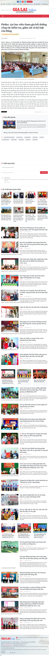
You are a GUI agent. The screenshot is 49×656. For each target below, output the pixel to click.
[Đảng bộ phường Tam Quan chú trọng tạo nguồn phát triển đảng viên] (9, 577)
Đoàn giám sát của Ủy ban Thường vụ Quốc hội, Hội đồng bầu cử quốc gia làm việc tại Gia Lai (33, 323)
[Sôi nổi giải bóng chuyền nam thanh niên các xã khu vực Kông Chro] (9, 547)
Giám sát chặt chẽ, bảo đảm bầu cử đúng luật (34, 307)
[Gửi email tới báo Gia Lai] (25, 2)
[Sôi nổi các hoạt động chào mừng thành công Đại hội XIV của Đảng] (8, 528)
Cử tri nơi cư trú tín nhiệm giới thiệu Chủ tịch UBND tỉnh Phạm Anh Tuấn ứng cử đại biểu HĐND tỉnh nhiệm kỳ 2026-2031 (33, 465)
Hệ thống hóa (27, 137)
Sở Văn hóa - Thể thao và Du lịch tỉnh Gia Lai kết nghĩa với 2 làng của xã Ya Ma (30, 218)
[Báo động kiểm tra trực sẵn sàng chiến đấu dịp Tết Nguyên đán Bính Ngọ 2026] (6, 210)
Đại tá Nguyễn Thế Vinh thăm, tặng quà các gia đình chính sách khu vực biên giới (33, 355)
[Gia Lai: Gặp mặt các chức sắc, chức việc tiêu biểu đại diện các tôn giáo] (9, 514)
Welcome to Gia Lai (29, 4)
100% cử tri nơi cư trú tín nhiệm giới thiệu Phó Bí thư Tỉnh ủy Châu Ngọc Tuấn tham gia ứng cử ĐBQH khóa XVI (33, 390)
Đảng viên (28, 139)
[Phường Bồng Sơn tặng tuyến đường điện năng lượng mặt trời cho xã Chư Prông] (9, 424)
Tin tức (21, 231)
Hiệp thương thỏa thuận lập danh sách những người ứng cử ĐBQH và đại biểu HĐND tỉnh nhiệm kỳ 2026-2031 (32, 604)
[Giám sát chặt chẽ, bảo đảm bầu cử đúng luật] (9, 312)
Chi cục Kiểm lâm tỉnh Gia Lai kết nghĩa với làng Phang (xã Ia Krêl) (33, 405)
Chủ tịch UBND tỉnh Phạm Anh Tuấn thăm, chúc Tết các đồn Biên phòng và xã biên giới (33, 557)
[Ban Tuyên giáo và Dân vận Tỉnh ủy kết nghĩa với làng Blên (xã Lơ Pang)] (9, 280)
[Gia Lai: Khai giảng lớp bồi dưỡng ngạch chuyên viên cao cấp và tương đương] (9, 124)
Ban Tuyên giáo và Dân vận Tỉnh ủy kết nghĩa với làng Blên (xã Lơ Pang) (32, 276)
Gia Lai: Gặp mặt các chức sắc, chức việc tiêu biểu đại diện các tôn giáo (33, 510)
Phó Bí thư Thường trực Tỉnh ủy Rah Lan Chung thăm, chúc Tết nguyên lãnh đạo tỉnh (34, 228)
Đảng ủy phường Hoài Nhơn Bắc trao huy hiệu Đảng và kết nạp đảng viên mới (32, 619)
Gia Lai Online (8, 638)
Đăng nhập (29, 1)
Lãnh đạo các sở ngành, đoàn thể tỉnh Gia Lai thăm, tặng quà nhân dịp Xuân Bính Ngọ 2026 (34, 292)
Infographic (45, 4)
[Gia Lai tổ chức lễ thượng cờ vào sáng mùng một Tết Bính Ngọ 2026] (43, 210)
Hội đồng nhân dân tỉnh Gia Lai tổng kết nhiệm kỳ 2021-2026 (7, 381)
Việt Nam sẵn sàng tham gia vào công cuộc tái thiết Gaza (18, 201)
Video (4, 4)
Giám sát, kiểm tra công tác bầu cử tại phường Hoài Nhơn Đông (31, 339)
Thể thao (22, 546)
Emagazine (38, 4)
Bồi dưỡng (35, 137)
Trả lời (9, 182)
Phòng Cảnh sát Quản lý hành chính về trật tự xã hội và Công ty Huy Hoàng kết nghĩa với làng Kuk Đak (24, 535)
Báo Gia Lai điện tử (24, 10)
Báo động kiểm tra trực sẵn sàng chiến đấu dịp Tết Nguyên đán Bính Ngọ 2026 (6, 217)
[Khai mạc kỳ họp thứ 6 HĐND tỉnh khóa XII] (40, 374)
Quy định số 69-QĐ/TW (9, 137)
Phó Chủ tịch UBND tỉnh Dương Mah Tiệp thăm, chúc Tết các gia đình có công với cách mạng (34, 450)
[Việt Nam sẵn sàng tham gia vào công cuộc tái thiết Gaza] (18, 195)
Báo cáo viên (19, 137)
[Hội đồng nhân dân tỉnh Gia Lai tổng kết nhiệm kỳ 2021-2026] (8, 374)
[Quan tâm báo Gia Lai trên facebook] (18, 2)
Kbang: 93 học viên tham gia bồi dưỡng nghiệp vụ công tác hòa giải (21, 132)
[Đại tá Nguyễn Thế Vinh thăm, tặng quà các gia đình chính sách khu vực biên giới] (9, 359)
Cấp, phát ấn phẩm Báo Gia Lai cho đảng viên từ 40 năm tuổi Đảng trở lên (32, 496)
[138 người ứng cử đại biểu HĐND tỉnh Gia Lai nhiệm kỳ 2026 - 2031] (6, 195)
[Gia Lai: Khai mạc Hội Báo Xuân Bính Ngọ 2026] (24, 374)
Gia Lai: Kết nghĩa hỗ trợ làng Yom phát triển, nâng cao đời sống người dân (33, 434)
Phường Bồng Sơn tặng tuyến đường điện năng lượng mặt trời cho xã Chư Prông (33, 420)
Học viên (41, 137)
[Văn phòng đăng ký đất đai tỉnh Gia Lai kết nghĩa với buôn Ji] (40, 528)
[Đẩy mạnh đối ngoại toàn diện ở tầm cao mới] (30, 195)
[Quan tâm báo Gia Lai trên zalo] (20, 2)
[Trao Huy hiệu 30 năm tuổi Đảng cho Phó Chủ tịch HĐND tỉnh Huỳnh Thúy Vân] (9, 592)
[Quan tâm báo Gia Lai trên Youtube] (23, 2)
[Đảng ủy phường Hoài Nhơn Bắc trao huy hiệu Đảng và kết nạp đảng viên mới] (9, 623)
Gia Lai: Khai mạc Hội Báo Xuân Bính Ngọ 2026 (23, 381)
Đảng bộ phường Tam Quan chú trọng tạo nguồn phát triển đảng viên (33, 573)
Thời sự (21, 454)
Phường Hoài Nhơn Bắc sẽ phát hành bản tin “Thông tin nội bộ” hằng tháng (34, 481)
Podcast (21, 4)
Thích (5, 182)
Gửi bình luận (44, 172)
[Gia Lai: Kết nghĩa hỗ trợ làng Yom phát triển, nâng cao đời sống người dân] (9, 438)
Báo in (15, 4)
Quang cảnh (13, 139)
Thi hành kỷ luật (5, 139)
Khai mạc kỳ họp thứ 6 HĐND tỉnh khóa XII (39, 380)
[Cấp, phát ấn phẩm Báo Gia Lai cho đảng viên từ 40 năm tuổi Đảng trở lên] (9, 499)
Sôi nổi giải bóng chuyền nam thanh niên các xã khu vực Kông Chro (33, 543)
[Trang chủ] (2, 16)
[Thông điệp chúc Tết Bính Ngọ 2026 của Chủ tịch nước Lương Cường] (43, 195)
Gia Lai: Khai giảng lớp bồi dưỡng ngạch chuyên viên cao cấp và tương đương (31, 121)
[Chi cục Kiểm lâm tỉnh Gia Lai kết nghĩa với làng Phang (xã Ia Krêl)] (9, 409)
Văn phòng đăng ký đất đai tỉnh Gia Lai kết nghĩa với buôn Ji (40, 535)
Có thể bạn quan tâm (11, 189)
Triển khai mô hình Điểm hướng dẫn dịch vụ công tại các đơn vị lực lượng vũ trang (18, 218)
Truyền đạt (21, 139)
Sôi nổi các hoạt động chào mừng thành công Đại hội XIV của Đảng (8, 535)
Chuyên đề (35, 139)
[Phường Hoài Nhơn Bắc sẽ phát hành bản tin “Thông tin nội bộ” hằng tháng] (9, 485)
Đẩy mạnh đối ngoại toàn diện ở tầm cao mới (29, 201)
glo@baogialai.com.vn (8, 645)
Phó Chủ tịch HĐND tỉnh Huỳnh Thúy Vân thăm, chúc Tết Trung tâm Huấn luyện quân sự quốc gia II (33, 244)
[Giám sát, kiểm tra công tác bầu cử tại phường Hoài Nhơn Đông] (9, 343)
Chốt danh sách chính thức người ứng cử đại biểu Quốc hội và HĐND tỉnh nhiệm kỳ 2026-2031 (33, 261)
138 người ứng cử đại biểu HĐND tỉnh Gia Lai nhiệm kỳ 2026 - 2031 (6, 202)
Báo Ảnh (9, 4)
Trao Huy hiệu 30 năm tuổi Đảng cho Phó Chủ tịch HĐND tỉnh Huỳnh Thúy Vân (33, 588)
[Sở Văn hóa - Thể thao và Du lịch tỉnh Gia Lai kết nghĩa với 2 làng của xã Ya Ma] (30, 210)
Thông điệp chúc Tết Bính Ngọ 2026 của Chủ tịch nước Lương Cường (42, 202)
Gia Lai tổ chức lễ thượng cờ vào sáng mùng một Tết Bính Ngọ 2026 (43, 217)
